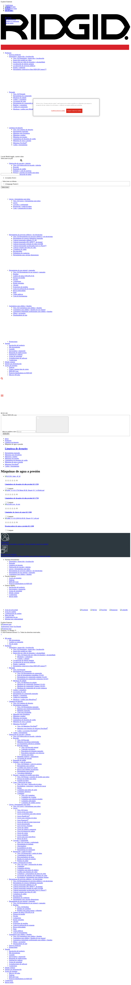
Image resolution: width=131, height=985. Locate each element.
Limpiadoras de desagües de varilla (16, 460)
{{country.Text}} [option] (10, 178)
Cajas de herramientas (20, 296)
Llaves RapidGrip (23, 816)
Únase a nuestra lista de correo (19, 369)
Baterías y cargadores (20, 695)
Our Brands (8, 10)
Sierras (19, 788)
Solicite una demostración (13, 364)
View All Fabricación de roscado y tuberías (27, 736)
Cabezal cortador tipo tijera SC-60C (24, 247)
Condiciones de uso (11, 617)
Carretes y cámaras (23, 658)
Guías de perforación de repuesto (23, 289)
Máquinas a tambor (11, 456)
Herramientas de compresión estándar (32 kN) (32, 677)
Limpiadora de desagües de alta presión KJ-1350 (22, 484)
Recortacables (17, 251)
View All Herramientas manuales (27, 707)
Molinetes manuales (23, 710)
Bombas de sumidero (24, 909)
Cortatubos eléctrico (23, 868)
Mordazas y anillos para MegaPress (25, 699)
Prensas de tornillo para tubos (26, 779)
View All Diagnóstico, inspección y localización (28, 649)
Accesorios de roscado (24, 758)
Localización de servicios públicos (24, 662)
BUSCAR (6, 434)
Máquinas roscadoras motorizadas (28, 742)
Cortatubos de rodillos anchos (30, 803)
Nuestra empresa (10, 576)
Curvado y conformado (20, 204)
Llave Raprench (23, 820)
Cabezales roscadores (28, 749)
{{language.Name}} (11, 184)
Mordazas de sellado (19, 681)
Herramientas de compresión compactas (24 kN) (32, 679)
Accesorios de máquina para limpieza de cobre (32, 875)
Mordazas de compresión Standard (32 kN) (31, 684)
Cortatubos (20, 793)
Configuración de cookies (13, 613)
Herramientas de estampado (26, 850)
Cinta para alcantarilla (24, 712)
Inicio (7, 439)
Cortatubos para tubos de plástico (28, 870)
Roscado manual (22, 745)
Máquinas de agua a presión (14, 462)
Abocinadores (21, 846)
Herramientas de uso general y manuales (22, 270)
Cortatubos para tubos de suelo (27, 790)
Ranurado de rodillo (19, 760)
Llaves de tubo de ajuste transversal (28, 822)
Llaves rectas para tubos (25, 812)
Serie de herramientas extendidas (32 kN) (30, 675)
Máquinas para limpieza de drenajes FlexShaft (32, 728)
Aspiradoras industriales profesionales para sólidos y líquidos (32, 311)
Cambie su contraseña (12, 21)
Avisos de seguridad (15, 356)
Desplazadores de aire (20, 315)
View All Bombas (23, 907)
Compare (10, 488)
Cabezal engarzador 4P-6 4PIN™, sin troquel (27, 242)
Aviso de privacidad (11, 610)
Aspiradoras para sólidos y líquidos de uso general (29, 310)
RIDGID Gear (13, 371)
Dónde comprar (10, 362)
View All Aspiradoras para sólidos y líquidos (27, 308)
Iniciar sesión (13, 596)
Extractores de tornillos (20, 287)
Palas (14, 292)
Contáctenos (13, 360)
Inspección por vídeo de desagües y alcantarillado (29, 653)
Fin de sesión (9, 23)
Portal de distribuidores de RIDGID (20, 373)
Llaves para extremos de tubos (27, 818)
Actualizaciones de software (18, 358)
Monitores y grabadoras (24, 657)
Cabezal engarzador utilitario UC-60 (25, 240)
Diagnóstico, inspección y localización (21, 561)
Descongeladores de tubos (25, 857)
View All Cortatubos (28, 795)
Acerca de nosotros (11, 365)
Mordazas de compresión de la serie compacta (32, 688)
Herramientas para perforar (25, 766)
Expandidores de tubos (24, 848)
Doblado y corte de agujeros (22, 762)
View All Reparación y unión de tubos (29, 853)
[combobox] (10, 174)
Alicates (15, 285)
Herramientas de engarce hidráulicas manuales (28, 238)
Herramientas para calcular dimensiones (26, 255)
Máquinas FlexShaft (12, 464)
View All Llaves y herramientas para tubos (27, 201)
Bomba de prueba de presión (26, 859)
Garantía (12, 349)
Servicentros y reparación (17, 351)
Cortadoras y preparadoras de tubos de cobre (31, 873)
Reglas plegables (18, 283)
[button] (65, 2)
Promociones (13, 341)
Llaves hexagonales (23, 824)
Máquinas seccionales (12, 458)
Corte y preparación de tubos (22, 208)
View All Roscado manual (29, 747)
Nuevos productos (15, 945)
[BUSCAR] (52, 425)
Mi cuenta (8, 18)
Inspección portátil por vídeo (22, 651)
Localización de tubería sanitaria (23, 660)
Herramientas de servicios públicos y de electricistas (25, 235)
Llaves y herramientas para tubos (19, 199)
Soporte (7, 343)
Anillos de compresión (20, 697)
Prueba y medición (19, 664)
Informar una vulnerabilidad (14, 619)
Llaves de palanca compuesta (26, 829)
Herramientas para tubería (25, 771)
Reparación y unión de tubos (22, 206)
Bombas (15, 274)
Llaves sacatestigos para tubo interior (29, 814)
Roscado (16, 738)
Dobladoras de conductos (21, 253)
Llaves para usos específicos (26, 837)
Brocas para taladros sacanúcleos (27, 769)
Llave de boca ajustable (24, 826)
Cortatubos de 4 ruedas (28, 797)
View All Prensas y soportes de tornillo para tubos (33, 777)
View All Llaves (22, 810)
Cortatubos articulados (28, 801)
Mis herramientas (10, 19)
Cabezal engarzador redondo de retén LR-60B (28, 244)
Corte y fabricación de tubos (22, 782)
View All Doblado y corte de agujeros (29, 764)
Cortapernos (17, 281)
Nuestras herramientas (12, 560)
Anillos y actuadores (19, 690)
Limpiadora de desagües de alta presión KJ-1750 (22, 498)
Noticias (11, 367)
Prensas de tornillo (19, 278)
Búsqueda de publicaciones (18, 353)
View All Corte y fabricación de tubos (29, 784)
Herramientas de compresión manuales (25, 693)
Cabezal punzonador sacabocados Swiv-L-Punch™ (29, 246)
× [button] (1, 634)
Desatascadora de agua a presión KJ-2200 (19, 526)
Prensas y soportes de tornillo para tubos (26, 775)
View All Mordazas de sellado (27, 682)
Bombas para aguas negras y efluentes (29, 910)
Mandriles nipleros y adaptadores (27, 756)
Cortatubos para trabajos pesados (31, 799)
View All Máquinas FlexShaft (27, 726)
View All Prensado (19, 669)
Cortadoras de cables (20, 249)
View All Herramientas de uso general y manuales (29, 272)
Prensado (12, 563)
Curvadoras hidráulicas (24, 773)
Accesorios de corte (19, 692)
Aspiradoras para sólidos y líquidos (20, 306)
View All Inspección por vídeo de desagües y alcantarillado (36, 655)
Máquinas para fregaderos (13, 455)
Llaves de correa (22, 833)
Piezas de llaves (22, 838)
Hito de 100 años (14, 375)
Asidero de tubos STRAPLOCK (23, 276)
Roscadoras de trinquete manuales (32, 751)
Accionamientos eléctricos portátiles (28, 744)
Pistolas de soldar (22, 861)
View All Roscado (23, 740)
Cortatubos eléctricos (24, 791)
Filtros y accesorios (19, 313)
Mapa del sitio (9, 615)
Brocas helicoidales (19, 290)
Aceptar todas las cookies (74, 110)
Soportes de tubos (23, 780)
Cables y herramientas (12, 466)
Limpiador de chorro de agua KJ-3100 (18, 512)
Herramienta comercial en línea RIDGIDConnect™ (29, 666)
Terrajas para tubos (27, 755)
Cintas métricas (18, 294)
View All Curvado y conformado (27, 842)
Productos (8, 646)
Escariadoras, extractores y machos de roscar (31, 786)
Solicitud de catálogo (16, 354)
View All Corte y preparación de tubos (29, 864)
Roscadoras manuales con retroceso (32, 753)
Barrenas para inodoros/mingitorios (28, 709)
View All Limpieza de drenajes (23, 703)
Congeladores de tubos (24, 855)
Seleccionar (5, 187)
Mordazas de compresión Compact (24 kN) (31, 686)
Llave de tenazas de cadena (26, 831)
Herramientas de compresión (22, 671)
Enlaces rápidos (10, 585)
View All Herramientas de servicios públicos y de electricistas (33, 236)
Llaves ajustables (22, 835)
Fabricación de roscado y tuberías (20, 567)
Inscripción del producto (17, 345)
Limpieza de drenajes (16, 448)
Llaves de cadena (22, 827)
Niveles (15, 279)
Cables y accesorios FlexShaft (27, 731)
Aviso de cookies (10, 612)
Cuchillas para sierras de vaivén (27, 768)
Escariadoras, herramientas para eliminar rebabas (33, 877)
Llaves (15, 203)
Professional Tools (11, 8)
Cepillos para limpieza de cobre (27, 872)
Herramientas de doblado (25, 844)
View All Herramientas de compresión (29, 673)
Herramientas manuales (12, 453)
